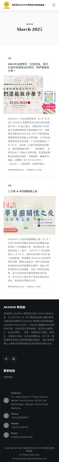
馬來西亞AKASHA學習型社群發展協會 (28, 5)
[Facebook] (6, 359)
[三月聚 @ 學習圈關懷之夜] (30, 215)
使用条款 (8, 377)
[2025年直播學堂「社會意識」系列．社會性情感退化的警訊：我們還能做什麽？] (30, 94)
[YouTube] (13, 359)
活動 (9, 58)
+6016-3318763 (19, 427)
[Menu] (53, 5)
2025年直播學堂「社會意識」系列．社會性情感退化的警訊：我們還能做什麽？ (29, 67)
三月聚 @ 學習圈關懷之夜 (22, 191)
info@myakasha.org (22, 436)
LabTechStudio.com (37, 458)
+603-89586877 (20, 417)
